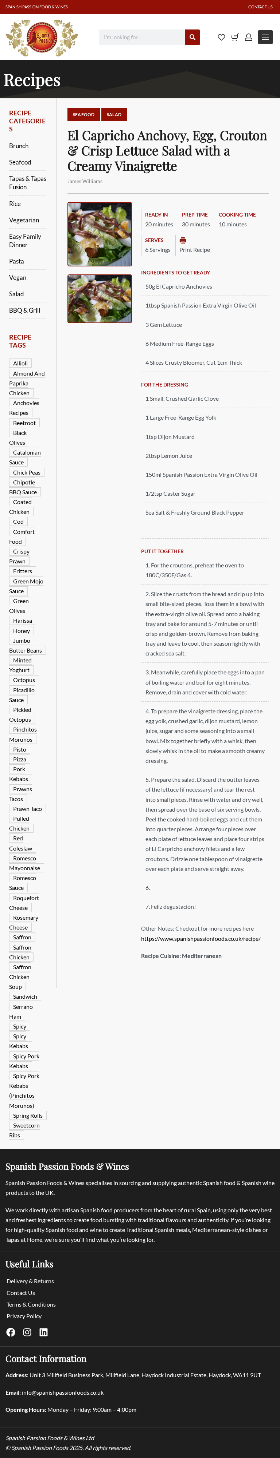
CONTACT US (260, 6)
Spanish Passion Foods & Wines (67, 1166)
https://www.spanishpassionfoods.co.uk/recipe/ (201, 938)
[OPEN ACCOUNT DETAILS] (249, 37)
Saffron (22, 937)
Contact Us (21, 1292)
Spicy (19, 1026)
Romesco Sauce (22, 882)
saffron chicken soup (20, 976)
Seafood (20, 162)
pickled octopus (20, 714)
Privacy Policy (24, 1315)
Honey (21, 630)
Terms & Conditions (31, 1304)
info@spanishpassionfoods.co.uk (63, 1392)
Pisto (19, 749)
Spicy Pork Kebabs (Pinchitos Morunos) (24, 1090)
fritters (22, 570)
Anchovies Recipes (24, 407)
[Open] (221, 37)
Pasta (16, 261)
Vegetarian (24, 220)
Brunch (18, 146)
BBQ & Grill (24, 310)
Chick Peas (26, 472)
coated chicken (20, 506)
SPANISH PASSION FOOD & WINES (36, 6)
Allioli (20, 363)
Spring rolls (28, 1115)
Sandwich (25, 996)
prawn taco (27, 808)
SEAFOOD (84, 114)
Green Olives (19, 605)
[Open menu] (265, 37)
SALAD (114, 114)
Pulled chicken (19, 823)
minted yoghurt (20, 665)
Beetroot (24, 422)
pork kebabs (18, 773)
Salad (16, 294)
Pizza (19, 759)
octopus (24, 679)
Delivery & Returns (30, 1280)
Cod (18, 521)
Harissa (22, 620)
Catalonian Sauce (25, 457)
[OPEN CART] (235, 37)
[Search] (192, 37)
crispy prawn (19, 556)
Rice (15, 203)
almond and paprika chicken (27, 383)
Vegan (17, 277)
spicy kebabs (18, 1041)
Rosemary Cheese (23, 922)
